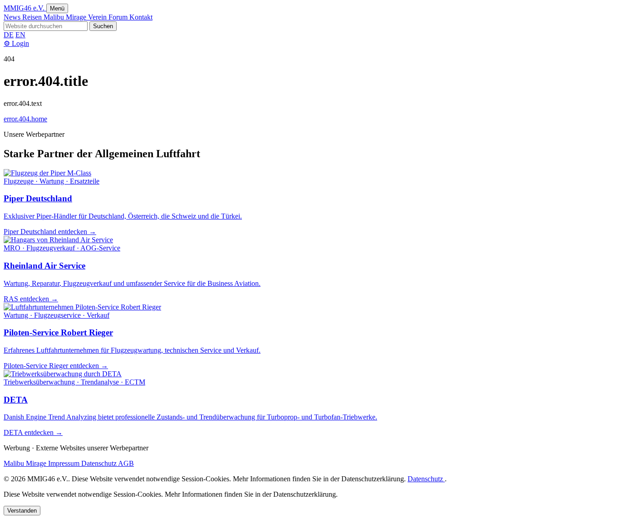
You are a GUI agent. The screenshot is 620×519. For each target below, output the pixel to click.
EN (20, 35)
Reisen (33, 17)
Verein (98, 17)
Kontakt (141, 17)
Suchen (103, 26)
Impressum (64, 463)
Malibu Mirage (66, 17)
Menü (57, 8)
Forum (118, 17)
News (13, 17)
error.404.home (25, 119)
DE (9, 35)
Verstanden (22, 510)
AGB (126, 463)
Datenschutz (99, 463)
